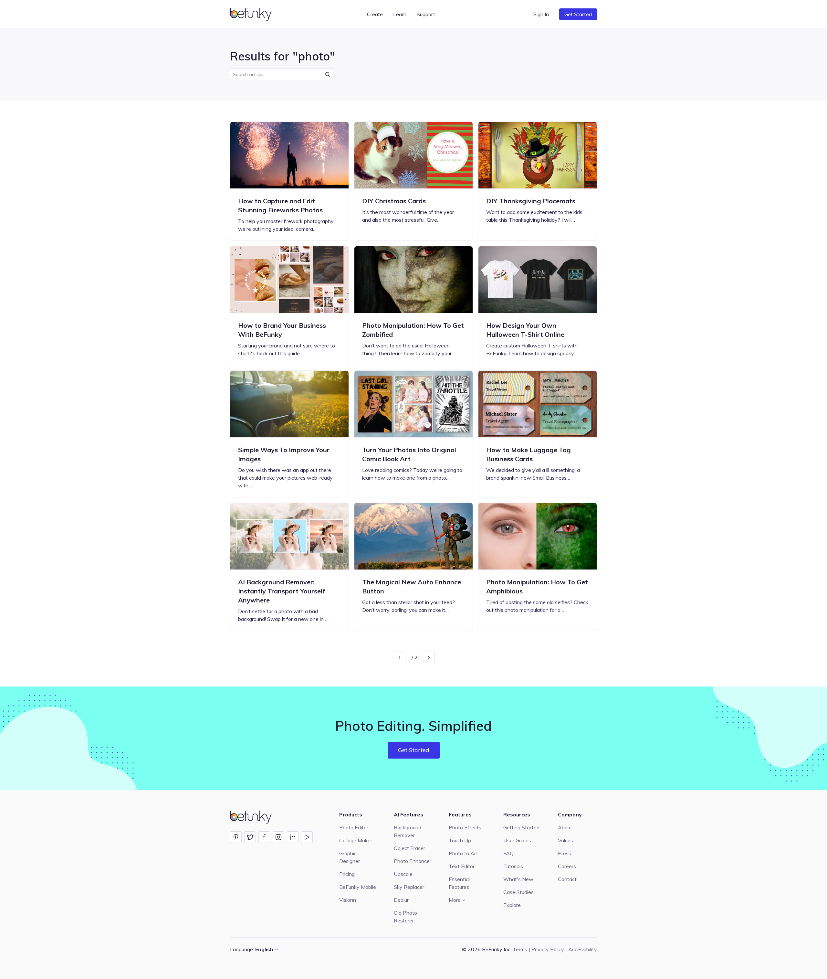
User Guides (517, 840)
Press (564, 853)
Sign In (541, 14)
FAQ (508, 853)
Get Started (578, 14)
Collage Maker (355, 840)
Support (426, 14)
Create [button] (375, 14)
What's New (518, 879)
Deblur (401, 900)
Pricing (347, 874)
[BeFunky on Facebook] (264, 837)
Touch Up (460, 840)
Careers (567, 866)
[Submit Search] (327, 74)
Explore (512, 905)
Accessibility (582, 949)
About (565, 827)
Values (565, 840)
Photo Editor (353, 827)
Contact (567, 879)
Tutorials (513, 866)
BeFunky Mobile (357, 887)
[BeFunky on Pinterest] (236, 837)
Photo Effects (465, 827)
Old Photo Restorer (405, 917)
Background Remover (407, 831)
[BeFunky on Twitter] (250, 837)
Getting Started (521, 827)
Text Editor (462, 866)
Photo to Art (463, 853)
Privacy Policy (547, 949)
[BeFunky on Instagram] (278, 837)
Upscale (403, 874)
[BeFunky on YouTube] (307, 837)
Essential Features (459, 883)
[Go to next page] (428, 657)
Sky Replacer (409, 887)
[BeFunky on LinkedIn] (292, 837)
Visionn (347, 900)
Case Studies (518, 892)
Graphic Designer (349, 857)
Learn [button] (399, 14)
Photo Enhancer (412, 861)
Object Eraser (409, 848)
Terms (520, 949)
